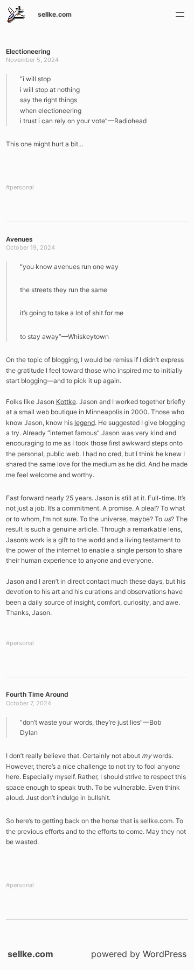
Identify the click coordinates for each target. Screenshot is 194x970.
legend (84, 423)
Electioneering (28, 51)
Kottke (66, 402)
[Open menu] (180, 14)
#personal (20, 187)
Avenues (19, 239)
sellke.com (55, 14)
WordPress (164, 953)
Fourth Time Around (37, 694)
